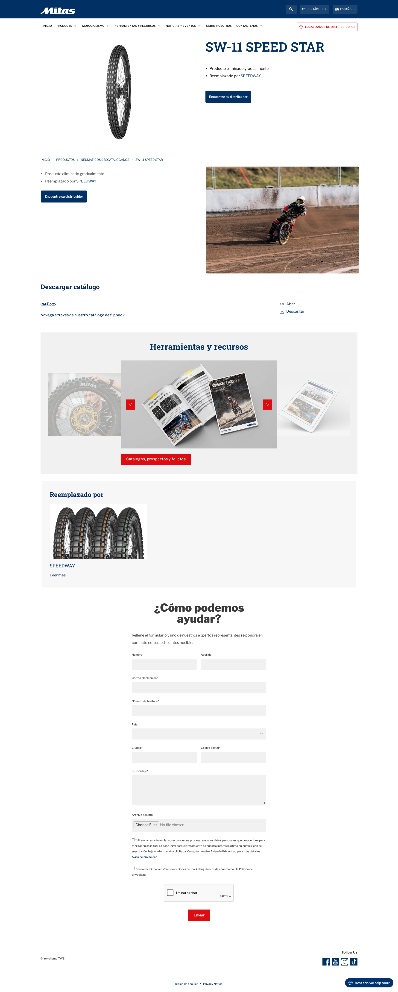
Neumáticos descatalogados (105, 159)
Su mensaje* (140, 771)
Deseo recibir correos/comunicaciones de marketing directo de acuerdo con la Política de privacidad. (192, 871)
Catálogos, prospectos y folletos (156, 459)
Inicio (45, 159)
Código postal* (210, 747)
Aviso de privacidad (144, 857)
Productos (65, 159)
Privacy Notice (212, 984)
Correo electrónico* (145, 678)
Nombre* (137, 654)
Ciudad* (137, 747)
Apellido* (207, 654)
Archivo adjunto (142, 814)
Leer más (58, 575)
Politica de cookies (186, 984)
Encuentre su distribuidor (228, 97)
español (346, 9)
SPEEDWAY (251, 76)
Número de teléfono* (145, 701)
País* (135, 724)
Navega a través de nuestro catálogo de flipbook (83, 315)
